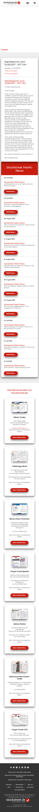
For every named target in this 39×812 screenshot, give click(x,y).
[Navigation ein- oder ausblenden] (35, 3)
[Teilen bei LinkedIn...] (25, 767)
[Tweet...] (14, 767)
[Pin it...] (22, 767)
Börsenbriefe (19, 784)
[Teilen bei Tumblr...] (19, 767)
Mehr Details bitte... (19, 437)
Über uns (30, 784)
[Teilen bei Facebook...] (11, 767)
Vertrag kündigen (19, 789)
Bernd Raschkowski (20, 428)
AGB (8, 787)
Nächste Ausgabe (11, 71)
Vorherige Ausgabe (10, 73)
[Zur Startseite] (12, 2)
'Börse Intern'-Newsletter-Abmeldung (19, 772)
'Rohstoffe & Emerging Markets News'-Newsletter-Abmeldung (19, 776)
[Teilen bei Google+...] (16, 767)
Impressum (30, 787)
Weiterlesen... (11, 191)
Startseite (4, 50)
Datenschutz (19, 787)
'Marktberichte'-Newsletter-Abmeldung (19, 780)
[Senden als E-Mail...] (28, 767)
